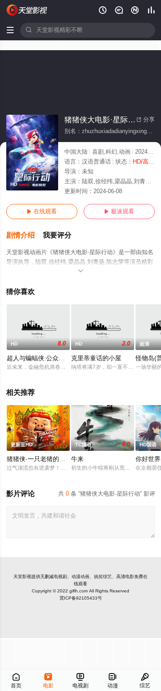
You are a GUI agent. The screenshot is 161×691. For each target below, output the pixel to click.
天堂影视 (22, 576)
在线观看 (42, 211)
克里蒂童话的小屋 (96, 358)
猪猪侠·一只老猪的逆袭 (39, 459)
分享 (145, 120)
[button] (24, 235)
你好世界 (148, 459)
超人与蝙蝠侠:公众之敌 (39, 358)
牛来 (77, 459)
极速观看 (119, 211)
